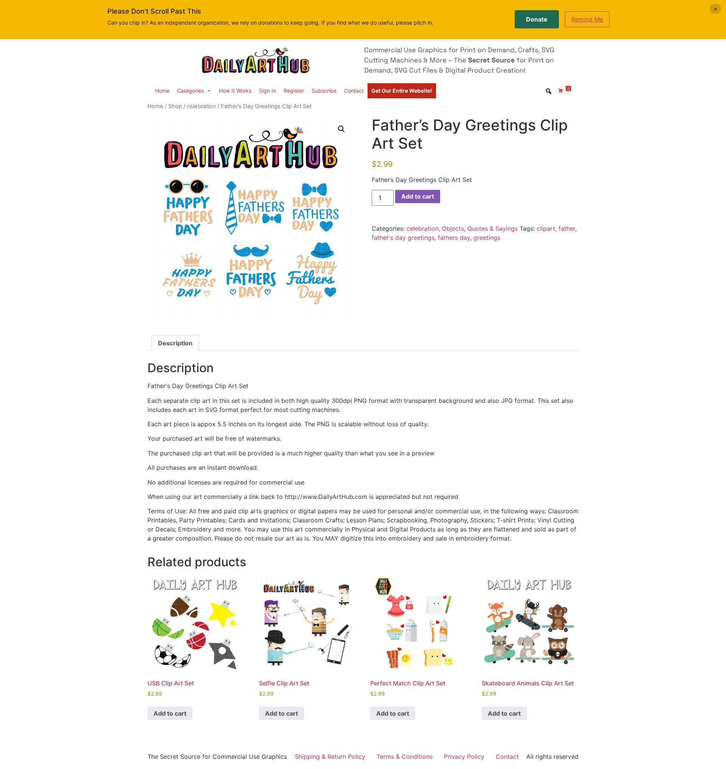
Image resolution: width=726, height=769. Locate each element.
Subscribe (324, 90)
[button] (341, 129)
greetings (486, 237)
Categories (190, 90)
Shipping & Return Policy (330, 756)
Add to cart (417, 196)
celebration (201, 106)
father (566, 228)
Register (294, 90)
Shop (175, 106)
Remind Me (587, 19)
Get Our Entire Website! (401, 90)
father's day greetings (403, 237)
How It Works (235, 90)
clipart (546, 228)
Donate (537, 19)
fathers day (454, 237)
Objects (453, 228)
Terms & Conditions (405, 756)
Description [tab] (175, 343)
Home (162, 90)
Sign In (267, 90)
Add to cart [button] (170, 713)
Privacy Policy (464, 756)
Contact (354, 90)
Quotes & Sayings (492, 228)
